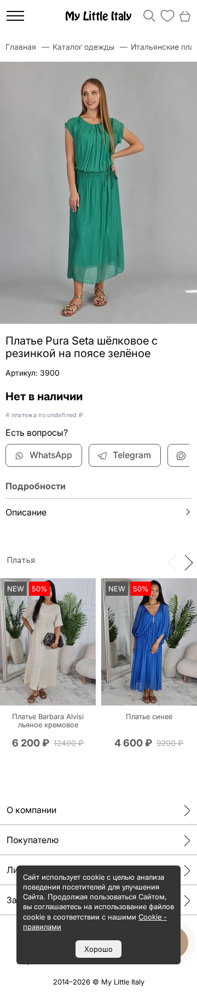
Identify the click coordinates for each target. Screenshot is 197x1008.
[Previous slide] (172, 562)
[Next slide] (189, 562)
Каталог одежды (83, 46)
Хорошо (98, 949)
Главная (20, 46)
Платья (21, 560)
